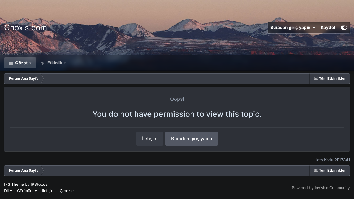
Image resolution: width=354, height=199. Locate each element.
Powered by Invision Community (321, 187)
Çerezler (67, 190)
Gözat (21, 62)
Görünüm (26, 190)
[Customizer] (344, 27)
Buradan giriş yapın (291, 27)
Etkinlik (54, 62)
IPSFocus (39, 184)
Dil (7, 190)
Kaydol (328, 27)
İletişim (149, 138)
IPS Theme (14, 184)
